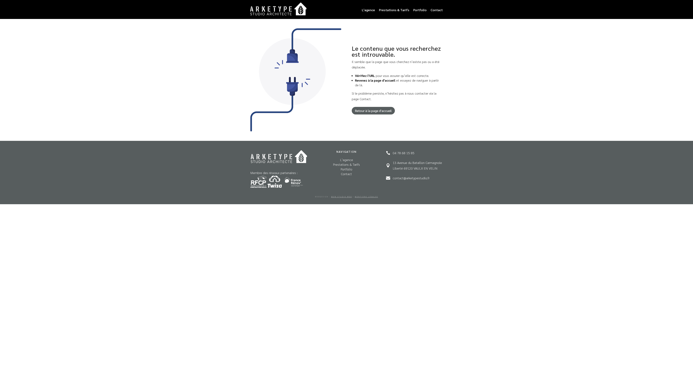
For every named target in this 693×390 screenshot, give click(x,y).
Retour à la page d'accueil (373, 111)
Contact (437, 10)
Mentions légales (366, 197)
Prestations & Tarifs (394, 10)
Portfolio (420, 10)
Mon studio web (341, 197)
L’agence (368, 10)
